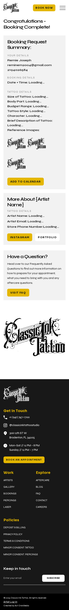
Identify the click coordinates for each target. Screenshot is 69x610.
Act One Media (22, 605)
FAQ (38, 493)
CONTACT (41, 500)
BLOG (39, 486)
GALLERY (8, 486)
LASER (7, 507)
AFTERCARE (42, 480)
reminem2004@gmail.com (29, 65)
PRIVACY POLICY (12, 534)
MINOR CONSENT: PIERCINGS (20, 554)
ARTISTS (8, 480)
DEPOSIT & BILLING (14, 527)
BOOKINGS (9, 493)
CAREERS (41, 507)
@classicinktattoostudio (24, 425)
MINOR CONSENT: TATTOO (18, 547)
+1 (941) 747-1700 (19, 417)
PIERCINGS (9, 500)
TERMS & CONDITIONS (16, 540)
